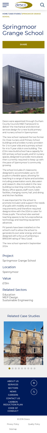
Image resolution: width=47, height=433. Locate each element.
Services (13, 384)
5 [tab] (22, 368)
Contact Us (13, 398)
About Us (13, 381)
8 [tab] (31, 368)
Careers (13, 395)
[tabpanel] (23, 343)
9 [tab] (34, 368)
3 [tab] (16, 368)
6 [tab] (25, 368)
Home (5, 14)
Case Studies (15, 14)
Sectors (13, 388)
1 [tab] (9, 368)
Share (23, 44)
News (13, 391)
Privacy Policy (13, 424)
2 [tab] (13, 368)
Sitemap (13, 429)
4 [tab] (19, 368)
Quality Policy (34, 424)
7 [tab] (28, 368)
